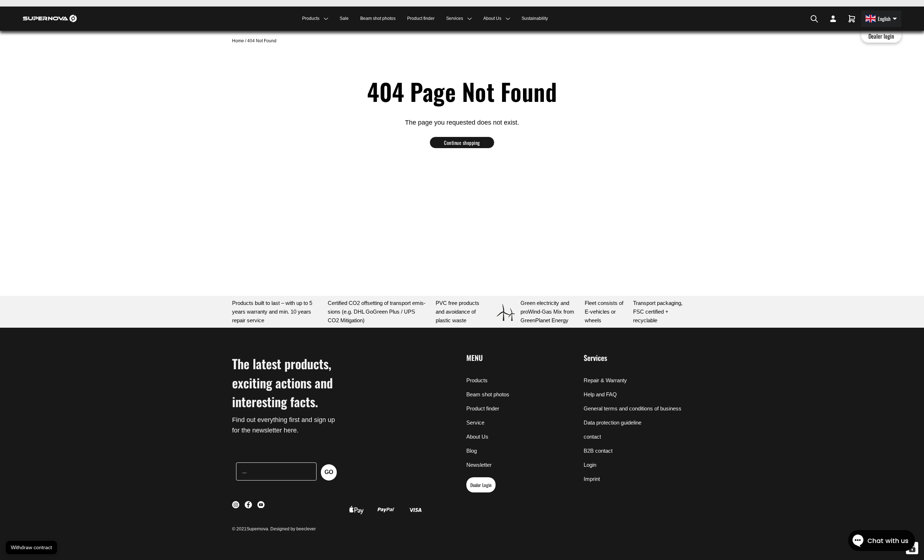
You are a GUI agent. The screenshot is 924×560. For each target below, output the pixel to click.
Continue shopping (462, 142)
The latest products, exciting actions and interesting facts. (282, 382)
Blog (471, 451)
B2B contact (598, 451)
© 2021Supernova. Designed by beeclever (274, 528)
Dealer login (881, 36)
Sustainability (535, 18)
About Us (477, 437)
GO (328, 472)
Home (238, 40)
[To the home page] (50, 18)
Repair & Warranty (605, 380)
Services (595, 357)
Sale (344, 18)
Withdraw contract (31, 547)
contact (592, 437)
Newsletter (479, 465)
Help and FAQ (600, 394)
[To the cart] (851, 18)
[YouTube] (802, 19)
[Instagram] (792, 19)
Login (590, 465)
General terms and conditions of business (632, 408)
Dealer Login (481, 484)
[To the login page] (833, 18)
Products (477, 380)
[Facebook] (797, 19)
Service (475, 422)
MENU (474, 357)
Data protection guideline (612, 422)
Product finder (421, 18)
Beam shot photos (378, 18)
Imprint (592, 479)
